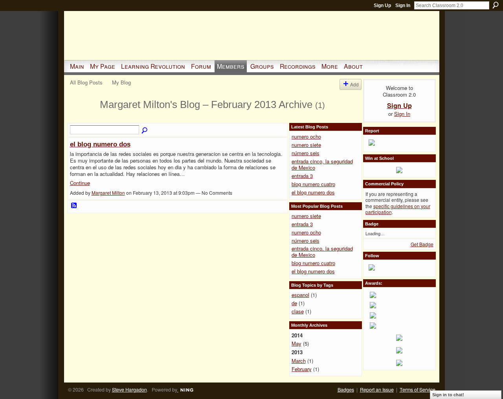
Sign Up (382, 5)
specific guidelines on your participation (397, 209)
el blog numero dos (100, 144)
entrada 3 (302, 175)
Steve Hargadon (129, 389)
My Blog (121, 82)
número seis (305, 153)
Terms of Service (417, 389)
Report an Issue (377, 389)
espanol (300, 294)
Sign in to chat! (448, 394)
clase (298, 311)
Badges (346, 389)
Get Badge (422, 244)
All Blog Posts (86, 82)
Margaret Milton (108, 192)
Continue (80, 183)
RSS (74, 205)
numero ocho (306, 136)
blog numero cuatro (313, 184)
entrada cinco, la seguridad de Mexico (322, 164)
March (299, 360)
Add (354, 84)
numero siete (306, 144)
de (294, 303)
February (302, 369)
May (296, 343)
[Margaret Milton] (82, 118)
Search (495, 5)
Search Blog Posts (145, 130)
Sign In (402, 5)
